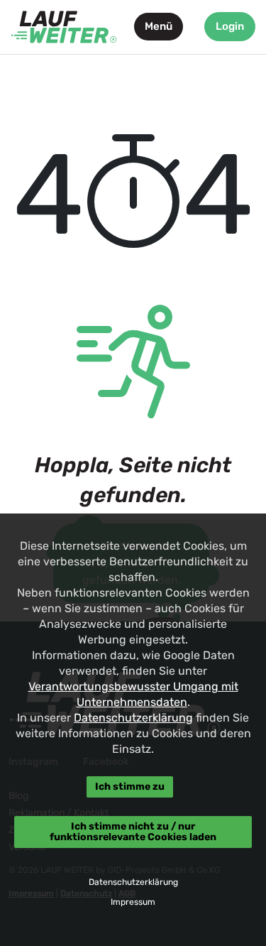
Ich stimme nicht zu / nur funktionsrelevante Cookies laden (133, 831)
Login (230, 26)
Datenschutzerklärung (133, 717)
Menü (158, 26)
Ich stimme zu (130, 787)
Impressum (133, 902)
